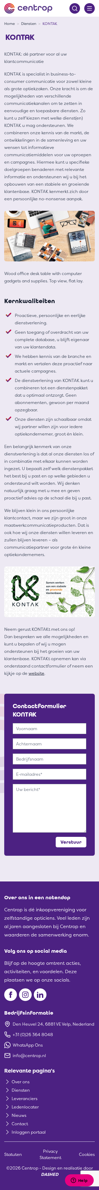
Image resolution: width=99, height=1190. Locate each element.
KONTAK (50, 23)
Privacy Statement (50, 1154)
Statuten (13, 1154)
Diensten (28, 23)
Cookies (87, 1154)
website (36, 673)
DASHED (49, 1174)
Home (9, 23)
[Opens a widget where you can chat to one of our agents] (79, 1180)
